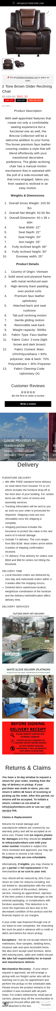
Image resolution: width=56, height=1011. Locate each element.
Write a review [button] (28, 404)
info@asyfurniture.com (27, 77)
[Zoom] (48, 12)
